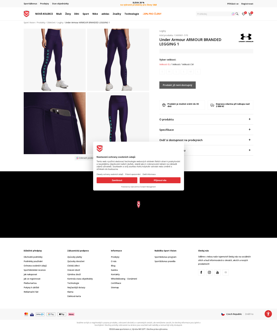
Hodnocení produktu (172, 150)
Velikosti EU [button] (164, 64)
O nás (113, 261)
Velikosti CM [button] (188, 64)
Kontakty (115, 274)
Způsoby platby (74, 257)
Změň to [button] (249, 314)
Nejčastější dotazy (76, 287)
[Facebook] (201, 272)
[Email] (226, 272)
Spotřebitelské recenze (35, 270)
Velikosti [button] (176, 64)
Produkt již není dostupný (177, 85)
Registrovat (247, 3)
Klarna (70, 291)
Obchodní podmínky (33, 257)
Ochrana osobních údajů (35, 265)
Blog (113, 265)
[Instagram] (209, 272)
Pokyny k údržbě (31, 287)
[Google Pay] (51, 314)
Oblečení (51, 22)
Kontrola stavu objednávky (80, 278)
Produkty (41, 22)
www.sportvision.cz (123, 329)
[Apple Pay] (61, 314)
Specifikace (166, 129)
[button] (54, 14)
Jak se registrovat (32, 278)
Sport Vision (29, 22)
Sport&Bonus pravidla (165, 261)
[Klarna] (71, 314)
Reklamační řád (31, 291)
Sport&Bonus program (165, 257)
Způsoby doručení (75, 261)
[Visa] (32, 314)
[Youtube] (217, 272)
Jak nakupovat (30, 274)
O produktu (166, 119)
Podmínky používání (33, 261)
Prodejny (115, 257)
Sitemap (115, 287)
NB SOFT (142, 329)
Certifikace (116, 283)
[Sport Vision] (26, 13)
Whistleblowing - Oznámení (124, 278)
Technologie (73, 283)
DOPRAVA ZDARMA (138, 2)
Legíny (60, 22)
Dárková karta (74, 296)
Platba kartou (30, 283)
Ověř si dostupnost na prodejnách (181, 140)
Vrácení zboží (73, 270)
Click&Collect (73, 265)
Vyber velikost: (167, 59)
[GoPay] (40, 314)
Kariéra (114, 270)
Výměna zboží (74, 274)
